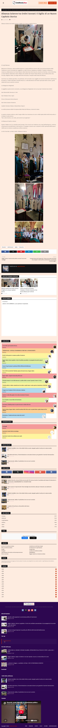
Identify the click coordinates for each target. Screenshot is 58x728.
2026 (29, 569)
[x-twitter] (18, 472)
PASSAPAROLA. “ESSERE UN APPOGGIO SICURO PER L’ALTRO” (13, 415)
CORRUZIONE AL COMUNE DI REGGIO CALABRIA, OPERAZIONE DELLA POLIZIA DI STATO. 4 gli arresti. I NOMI (31, 650)
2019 (29, 584)
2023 (29, 575)
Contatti (41, 3)
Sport (29, 524)
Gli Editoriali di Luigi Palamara (35, 547)
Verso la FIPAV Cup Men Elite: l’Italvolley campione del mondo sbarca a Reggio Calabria (18, 370)
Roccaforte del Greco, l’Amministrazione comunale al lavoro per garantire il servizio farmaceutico (31, 454)
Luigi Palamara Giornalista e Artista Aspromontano (12, 552)
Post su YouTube (4, 553)
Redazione (51, 3)
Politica (29, 522)
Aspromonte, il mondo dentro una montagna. (10, 431)
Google (2, 549)
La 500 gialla (4, 426)
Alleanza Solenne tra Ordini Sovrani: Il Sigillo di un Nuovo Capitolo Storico (10, 290)
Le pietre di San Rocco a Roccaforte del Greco (18, 506)
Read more (4, 347)
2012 (29, 594)
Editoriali (29, 518)
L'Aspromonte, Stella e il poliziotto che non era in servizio (21, 461)
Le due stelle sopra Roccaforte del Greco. (9, 345)
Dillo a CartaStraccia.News (6, 547)
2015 (29, 588)
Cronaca (29, 516)
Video (29, 526)
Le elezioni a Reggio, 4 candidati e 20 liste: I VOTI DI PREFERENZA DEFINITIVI (25, 663)
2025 (29, 571)
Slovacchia (21, 247)
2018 (29, 586)
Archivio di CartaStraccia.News (7, 546)
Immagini (3, 550)
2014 (29, 590)
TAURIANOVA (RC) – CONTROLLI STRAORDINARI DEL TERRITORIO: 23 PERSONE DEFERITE (18, 350)
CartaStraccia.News (53, 726)
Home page (4, 9)
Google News (32, 549)
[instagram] (29, 472)
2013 (29, 592)
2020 (29, 581)
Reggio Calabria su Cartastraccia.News (37, 553)
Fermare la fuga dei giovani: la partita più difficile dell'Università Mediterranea (16, 366)
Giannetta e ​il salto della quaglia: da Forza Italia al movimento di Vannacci (15, 395)
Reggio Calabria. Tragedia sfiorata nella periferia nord (12, 375)
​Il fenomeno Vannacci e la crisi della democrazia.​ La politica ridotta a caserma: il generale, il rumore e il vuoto (22, 380)
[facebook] (6, 472)
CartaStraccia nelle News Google (36, 546)
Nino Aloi (9, 9)
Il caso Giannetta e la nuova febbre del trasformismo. (12, 399)
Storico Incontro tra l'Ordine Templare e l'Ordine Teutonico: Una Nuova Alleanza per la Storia (28, 290)
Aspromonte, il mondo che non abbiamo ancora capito (12, 436)
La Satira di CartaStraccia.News (35, 550)
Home (26, 726)
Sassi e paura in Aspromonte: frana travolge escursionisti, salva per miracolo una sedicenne (29, 486)
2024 (29, 573)
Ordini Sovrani (10, 247)
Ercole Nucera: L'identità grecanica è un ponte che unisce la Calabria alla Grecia (16, 404)
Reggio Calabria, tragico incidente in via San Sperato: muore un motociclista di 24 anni (28, 656)
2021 (29, 579)
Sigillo (16, 247)
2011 (29, 596)
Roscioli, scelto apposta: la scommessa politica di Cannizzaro (13, 355)
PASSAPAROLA (32, 552)
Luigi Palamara (6, 19)
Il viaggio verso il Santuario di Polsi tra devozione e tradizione (13, 390)
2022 (29, 577)
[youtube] (40, 472)
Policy (41, 726)
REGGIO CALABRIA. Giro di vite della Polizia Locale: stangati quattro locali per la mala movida (30, 448)
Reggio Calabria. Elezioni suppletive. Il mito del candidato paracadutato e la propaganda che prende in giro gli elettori (32, 624)
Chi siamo (46, 726)
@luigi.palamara (7, 640)
